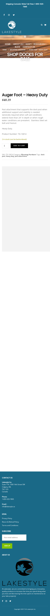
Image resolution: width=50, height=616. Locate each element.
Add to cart (19, 146)
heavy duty (10, 156)
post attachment (21, 156)
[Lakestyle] (12, 27)
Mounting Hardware (18, 50)
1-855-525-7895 (8, 499)
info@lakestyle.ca (8, 506)
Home (5, 50)
